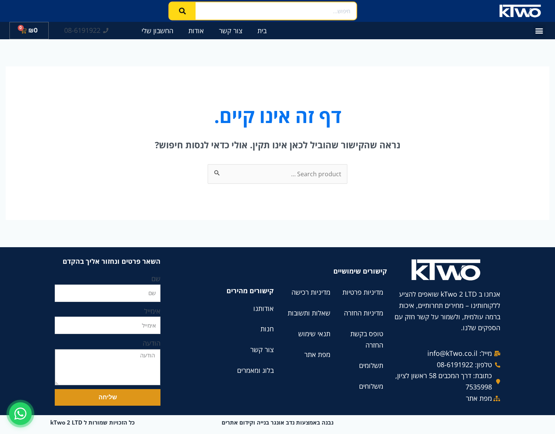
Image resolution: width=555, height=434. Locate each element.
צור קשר (230, 30)
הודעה (151, 343)
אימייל (152, 310)
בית (262, 30)
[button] (539, 31)
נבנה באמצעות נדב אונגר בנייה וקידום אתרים (277, 422)
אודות (196, 30)
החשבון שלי (157, 30)
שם (155, 278)
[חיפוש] (182, 11)
